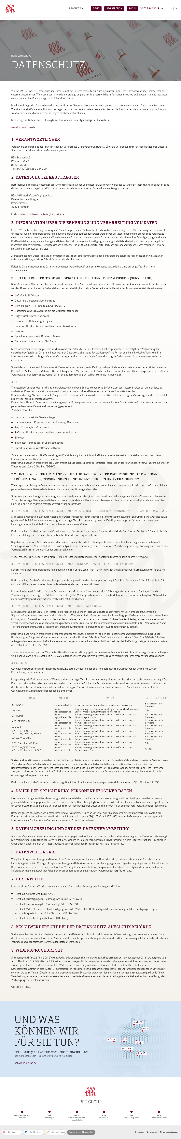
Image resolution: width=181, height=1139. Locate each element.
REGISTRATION (114, 8)
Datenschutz (152, 1132)
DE (171, 8)
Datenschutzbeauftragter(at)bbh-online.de (41, 214)
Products (75, 8)
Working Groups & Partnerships (81, 1132)
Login (132, 8)
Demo (96, 8)
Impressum (139, 1132)
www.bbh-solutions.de (23, 127)
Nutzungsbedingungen (169, 1132)
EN (175, 8)
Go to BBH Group (150, 8)
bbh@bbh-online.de (25, 1063)
